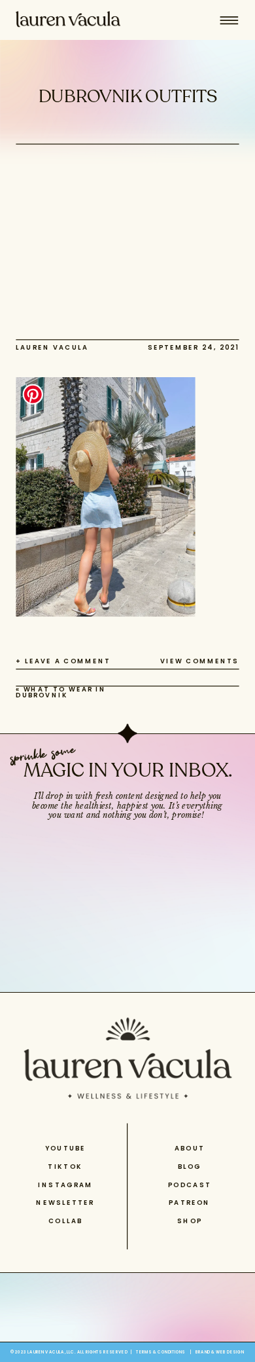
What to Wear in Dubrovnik (61, 692)
